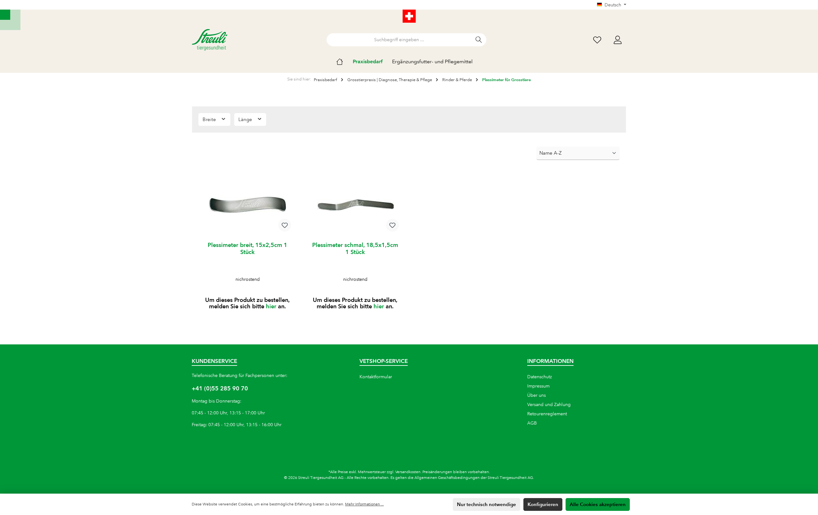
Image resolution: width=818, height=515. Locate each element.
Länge (245, 119)
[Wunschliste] (597, 39)
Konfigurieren (543, 504)
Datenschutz (539, 377)
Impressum (538, 386)
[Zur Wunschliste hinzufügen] (284, 225)
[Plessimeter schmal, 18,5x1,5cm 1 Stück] (355, 205)
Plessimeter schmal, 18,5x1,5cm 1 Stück (355, 248)
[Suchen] (478, 39)
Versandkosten (408, 472)
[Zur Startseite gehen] (210, 39)
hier (271, 306)
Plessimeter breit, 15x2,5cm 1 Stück (247, 248)
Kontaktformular (375, 377)
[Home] (344, 62)
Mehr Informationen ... (364, 504)
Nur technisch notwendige (486, 504)
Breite (210, 119)
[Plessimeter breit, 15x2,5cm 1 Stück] (247, 205)
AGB (532, 423)
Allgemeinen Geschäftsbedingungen (447, 477)
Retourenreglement (547, 414)
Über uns (536, 395)
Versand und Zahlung (549, 404)
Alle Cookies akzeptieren (598, 504)
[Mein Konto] (617, 39)
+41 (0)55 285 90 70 (220, 388)
